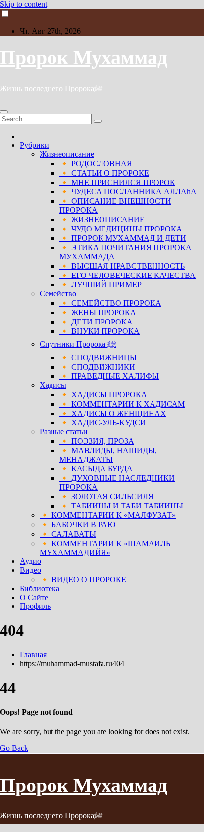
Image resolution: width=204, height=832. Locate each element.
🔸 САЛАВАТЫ (68, 534)
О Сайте (34, 597)
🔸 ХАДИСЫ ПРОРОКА (103, 394)
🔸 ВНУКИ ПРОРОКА (99, 331)
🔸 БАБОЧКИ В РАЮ (77, 524)
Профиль (35, 606)
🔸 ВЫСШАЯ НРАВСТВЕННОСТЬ (122, 266)
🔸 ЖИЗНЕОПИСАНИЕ (102, 219)
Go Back (14, 748)
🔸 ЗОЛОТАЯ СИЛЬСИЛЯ (106, 496)
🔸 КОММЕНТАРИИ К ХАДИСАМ (122, 404)
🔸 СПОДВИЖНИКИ (97, 367)
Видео (30, 570)
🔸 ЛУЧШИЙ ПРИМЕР (100, 284)
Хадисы (53, 385)
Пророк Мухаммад (83, 57)
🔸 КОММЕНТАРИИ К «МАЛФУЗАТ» (108, 515)
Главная (33, 654)
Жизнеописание (67, 154)
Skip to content (23, 4)
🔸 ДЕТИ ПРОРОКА (96, 322)
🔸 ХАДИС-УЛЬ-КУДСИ (102, 422)
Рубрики (34, 145)
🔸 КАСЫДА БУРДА (96, 468)
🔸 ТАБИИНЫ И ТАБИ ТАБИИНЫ (121, 506)
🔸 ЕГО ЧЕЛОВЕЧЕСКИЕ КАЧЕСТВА (127, 275)
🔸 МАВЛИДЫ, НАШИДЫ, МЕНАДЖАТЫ (108, 454)
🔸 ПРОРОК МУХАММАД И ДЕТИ (122, 238)
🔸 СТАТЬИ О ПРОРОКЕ (104, 173)
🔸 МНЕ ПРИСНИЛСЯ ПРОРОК (117, 182)
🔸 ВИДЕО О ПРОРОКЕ (83, 579)
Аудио (30, 561)
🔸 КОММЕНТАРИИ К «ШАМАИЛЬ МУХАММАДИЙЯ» (105, 547)
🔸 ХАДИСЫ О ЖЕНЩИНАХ (112, 413)
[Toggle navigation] (4, 111)
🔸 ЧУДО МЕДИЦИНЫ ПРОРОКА (120, 229)
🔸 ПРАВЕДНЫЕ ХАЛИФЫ (109, 376)
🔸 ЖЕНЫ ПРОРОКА (97, 312)
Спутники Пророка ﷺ (78, 344)
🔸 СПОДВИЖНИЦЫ (98, 357)
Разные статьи (64, 431)
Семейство (58, 293)
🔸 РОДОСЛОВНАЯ (95, 163)
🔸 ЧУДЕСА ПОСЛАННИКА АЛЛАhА (128, 191)
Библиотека (39, 588)
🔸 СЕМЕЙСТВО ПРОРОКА (110, 303)
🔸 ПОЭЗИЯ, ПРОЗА (96, 441)
